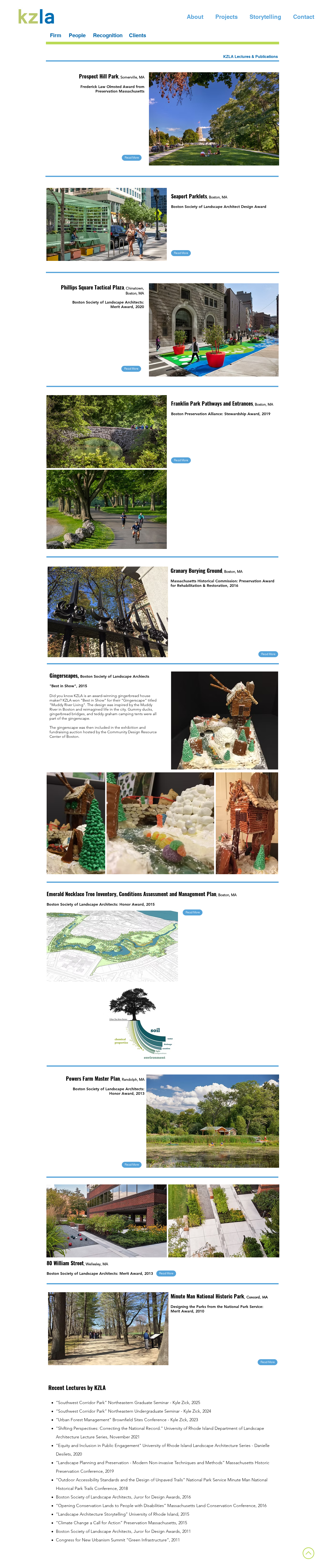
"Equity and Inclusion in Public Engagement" (98, 1445)
